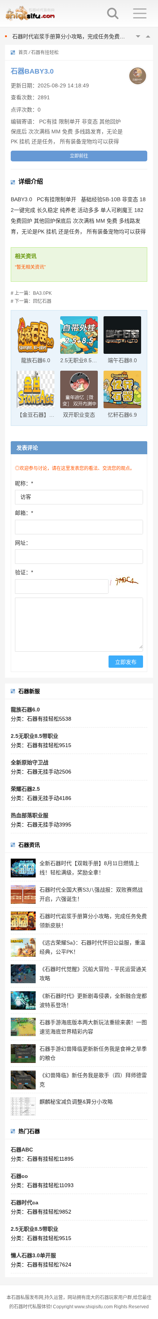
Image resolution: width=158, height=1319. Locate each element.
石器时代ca (24, 1202)
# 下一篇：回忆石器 (31, 301)
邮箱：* (24, 513)
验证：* (24, 572)
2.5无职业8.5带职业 (34, 736)
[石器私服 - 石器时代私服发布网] (38, 13)
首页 (23, 52)
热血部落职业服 (29, 815)
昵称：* (24, 483)
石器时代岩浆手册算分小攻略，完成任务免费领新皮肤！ (79, 36)
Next (148, 36)
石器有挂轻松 (45, 52)
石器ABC (22, 1150)
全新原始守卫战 (29, 762)
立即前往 (79, 156)
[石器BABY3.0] (137, 75)
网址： (23, 543)
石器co (19, 1176)
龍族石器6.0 (25, 709)
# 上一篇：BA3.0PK (31, 293)
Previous (138, 36)
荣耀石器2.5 (25, 789)
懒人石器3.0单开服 (33, 1255)
